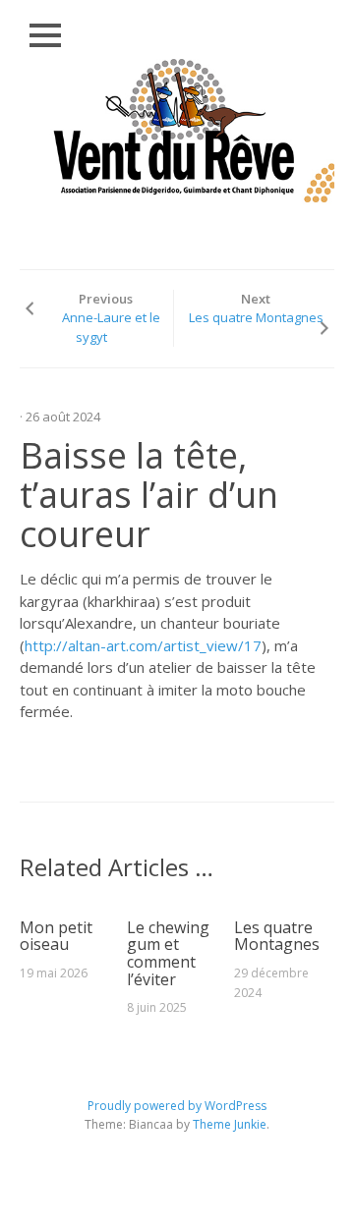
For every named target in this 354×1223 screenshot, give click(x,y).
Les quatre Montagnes (256, 317)
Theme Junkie (229, 1124)
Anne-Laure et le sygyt (111, 327)
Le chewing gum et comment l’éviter (168, 953)
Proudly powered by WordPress (177, 1105)
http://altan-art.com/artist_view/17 (143, 645)
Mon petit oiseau (56, 936)
